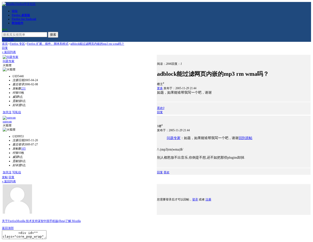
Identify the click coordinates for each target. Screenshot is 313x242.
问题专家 (8, 61)
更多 (160, 88)
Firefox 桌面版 (21, 15)
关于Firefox (9, 221)
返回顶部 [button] (8, 228)
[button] (160, 108)
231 (23, 88)
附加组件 (17, 23)
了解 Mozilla (73, 221)
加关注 (7, 112)
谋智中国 (43, 221)
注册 (11, 39)
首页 (5, 43)
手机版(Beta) (57, 221)
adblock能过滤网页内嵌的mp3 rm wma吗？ (97, 43)
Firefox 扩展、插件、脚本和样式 (47, 43)
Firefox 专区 (17, 43)
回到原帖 (245, 138)
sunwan (7, 121)
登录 (5, 39)
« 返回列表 (9, 52)
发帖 (5, 177)
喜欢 (166, 172)
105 (23, 148)
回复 (5, 48)
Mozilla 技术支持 (27, 221)
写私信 (16, 112)
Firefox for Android (24, 19)
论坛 (15, 11)
